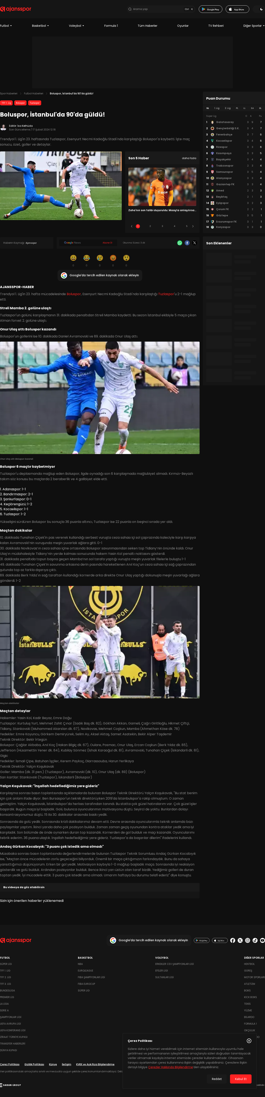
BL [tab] (260, 108)
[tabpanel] (234, 172)
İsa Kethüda (25, 126)
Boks (247, 990)
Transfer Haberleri (12, 1043)
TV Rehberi (216, 26)
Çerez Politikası (9, 1064)
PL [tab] (237, 108)
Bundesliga (7, 990)
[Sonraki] (193, 226)
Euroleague (85, 970)
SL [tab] (207, 108)
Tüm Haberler (147, 26)
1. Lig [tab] (216, 108)
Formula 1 (111, 26)
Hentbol (249, 964)
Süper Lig (6, 964)
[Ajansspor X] (240, 940)
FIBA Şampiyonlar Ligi (91, 977)
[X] (194, 242)
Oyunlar (183, 26)
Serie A (4, 1010)
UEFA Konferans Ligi (12, 1030)
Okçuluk (249, 1030)
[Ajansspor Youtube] (262, 940)
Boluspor (20, 102)
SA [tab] (252, 108)
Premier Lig (7, 997)
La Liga (4, 1004)
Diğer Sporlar (252, 26)
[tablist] (234, 108)
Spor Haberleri (8, 93)
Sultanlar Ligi (164, 977)
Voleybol (75, 26)
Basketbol (39, 26)
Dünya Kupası (8, 1050)
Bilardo (249, 1017)
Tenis (247, 1004)
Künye (53, 1064)
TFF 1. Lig (6, 102)
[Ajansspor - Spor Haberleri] (15, 9)
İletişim (66, 1064)
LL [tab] (244, 108)
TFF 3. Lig (5, 984)
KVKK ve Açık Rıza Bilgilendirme (95, 1064)
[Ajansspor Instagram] (247, 940)
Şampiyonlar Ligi (10, 1017)
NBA (80, 964)
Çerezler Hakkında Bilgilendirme (170, 1067)
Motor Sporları (254, 977)
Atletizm (249, 984)
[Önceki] (131, 226)
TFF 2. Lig (5, 977)
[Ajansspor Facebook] (232, 940)
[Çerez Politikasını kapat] (249, 1040)
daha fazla (189, 158)
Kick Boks (250, 997)
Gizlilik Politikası (34, 1064)
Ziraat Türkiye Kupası (14, 1037)
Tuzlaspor (35, 102)
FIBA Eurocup (86, 984)
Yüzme (248, 1010)
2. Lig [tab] (228, 108)
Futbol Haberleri (33, 93)
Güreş (248, 970)
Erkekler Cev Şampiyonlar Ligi (174, 964)
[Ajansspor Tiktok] (255, 940)
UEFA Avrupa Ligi (10, 1023)
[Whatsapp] (179, 242)
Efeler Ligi (161, 970)
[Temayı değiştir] (259, 9)
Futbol (4, 26)
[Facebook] (187, 242)
